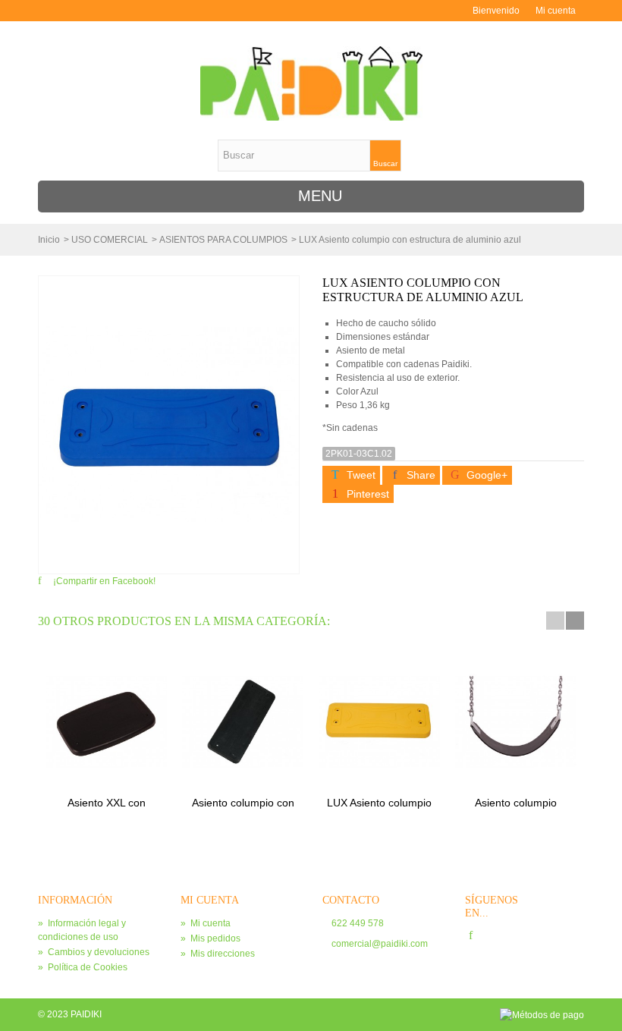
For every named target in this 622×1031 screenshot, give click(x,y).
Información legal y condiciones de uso (82, 930)
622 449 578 (357, 923)
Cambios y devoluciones (93, 952)
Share (419, 475)
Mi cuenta (556, 10)
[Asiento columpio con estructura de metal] (242, 721)
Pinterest (366, 494)
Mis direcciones (218, 953)
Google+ (485, 475)
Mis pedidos (210, 938)
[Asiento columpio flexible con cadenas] (515, 721)
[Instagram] (498, 936)
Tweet (359, 475)
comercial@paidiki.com (379, 943)
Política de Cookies (82, 967)
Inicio (49, 239)
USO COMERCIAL (109, 239)
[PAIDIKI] (311, 83)
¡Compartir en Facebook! (104, 581)
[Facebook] (471, 936)
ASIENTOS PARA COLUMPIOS (223, 239)
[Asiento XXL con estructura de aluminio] (106, 721)
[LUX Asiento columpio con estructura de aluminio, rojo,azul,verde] (379, 721)
